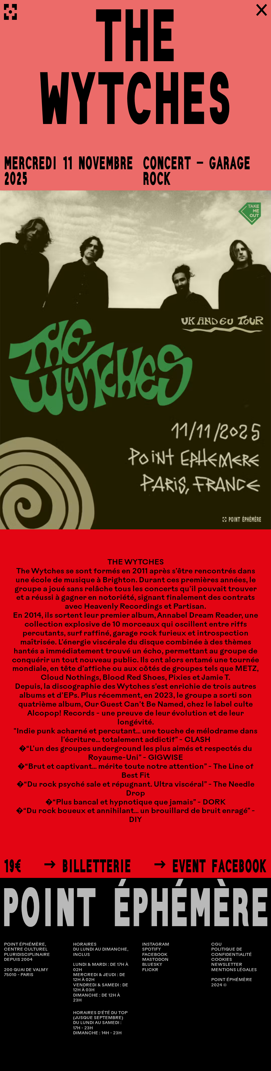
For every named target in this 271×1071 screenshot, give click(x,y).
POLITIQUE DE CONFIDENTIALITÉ (231, 952)
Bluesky (152, 965)
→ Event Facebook (210, 866)
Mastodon (155, 960)
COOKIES (221, 960)
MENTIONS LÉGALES (234, 970)
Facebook (154, 955)
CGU (216, 944)
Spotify (151, 949)
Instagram (155, 944)
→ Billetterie (87, 866)
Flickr (150, 970)
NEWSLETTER (226, 965)
